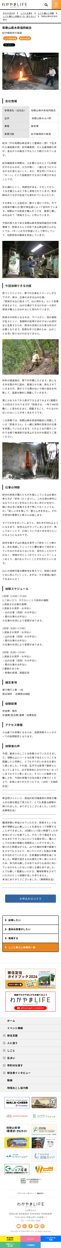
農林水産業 (25, 38)
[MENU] (56, 4)
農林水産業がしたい (19, 929)
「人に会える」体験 (51, 1239)
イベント (30, 1239)
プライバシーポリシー (25, 1193)
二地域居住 (30, 1245)
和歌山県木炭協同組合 (17, 28)
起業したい (14, 920)
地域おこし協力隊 (10, 1245)
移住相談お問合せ (10, 1239)
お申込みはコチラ (30, 898)
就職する (13, 938)
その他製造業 (10, 38)
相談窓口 (40, 1193)
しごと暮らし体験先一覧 (22, 947)
